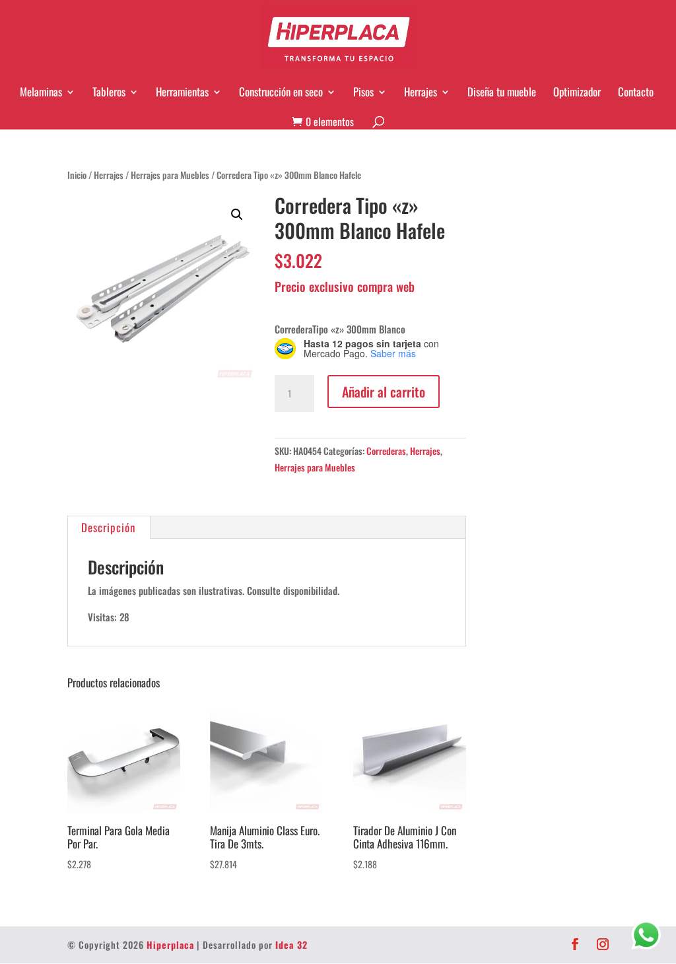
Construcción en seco (281, 91)
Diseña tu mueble (501, 91)
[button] (237, 214)
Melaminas (41, 91)
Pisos (363, 91)
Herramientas (182, 91)
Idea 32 (291, 944)
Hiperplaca (170, 944)
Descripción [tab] (108, 527)
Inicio (76, 175)
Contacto (636, 91)
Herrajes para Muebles (170, 175)
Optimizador (577, 91)
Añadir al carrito (383, 391)
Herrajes (420, 91)
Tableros (108, 91)
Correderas (386, 451)
